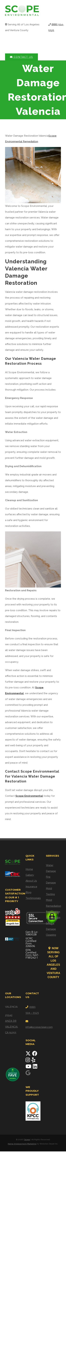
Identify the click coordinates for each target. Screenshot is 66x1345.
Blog (28, 892)
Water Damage (51, 868)
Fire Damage (51, 879)
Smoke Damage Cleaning (51, 929)
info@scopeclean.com (39, 1027)
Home (29, 869)
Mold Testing (50, 891)
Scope (27, 1139)
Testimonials (33, 898)
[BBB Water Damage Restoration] (12, 938)
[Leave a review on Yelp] (33, 1060)
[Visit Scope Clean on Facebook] (34, 1054)
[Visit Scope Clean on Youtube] (29, 1067)
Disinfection (53, 917)
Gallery (30, 875)
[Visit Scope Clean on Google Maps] (28, 1073)
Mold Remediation (53, 902)
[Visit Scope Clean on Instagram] (28, 1060)
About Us (31, 880)
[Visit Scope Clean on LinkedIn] (35, 1067)
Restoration (53, 911)
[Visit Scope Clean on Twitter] (28, 1054)
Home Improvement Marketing (22, 1144)
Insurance (31, 886)
